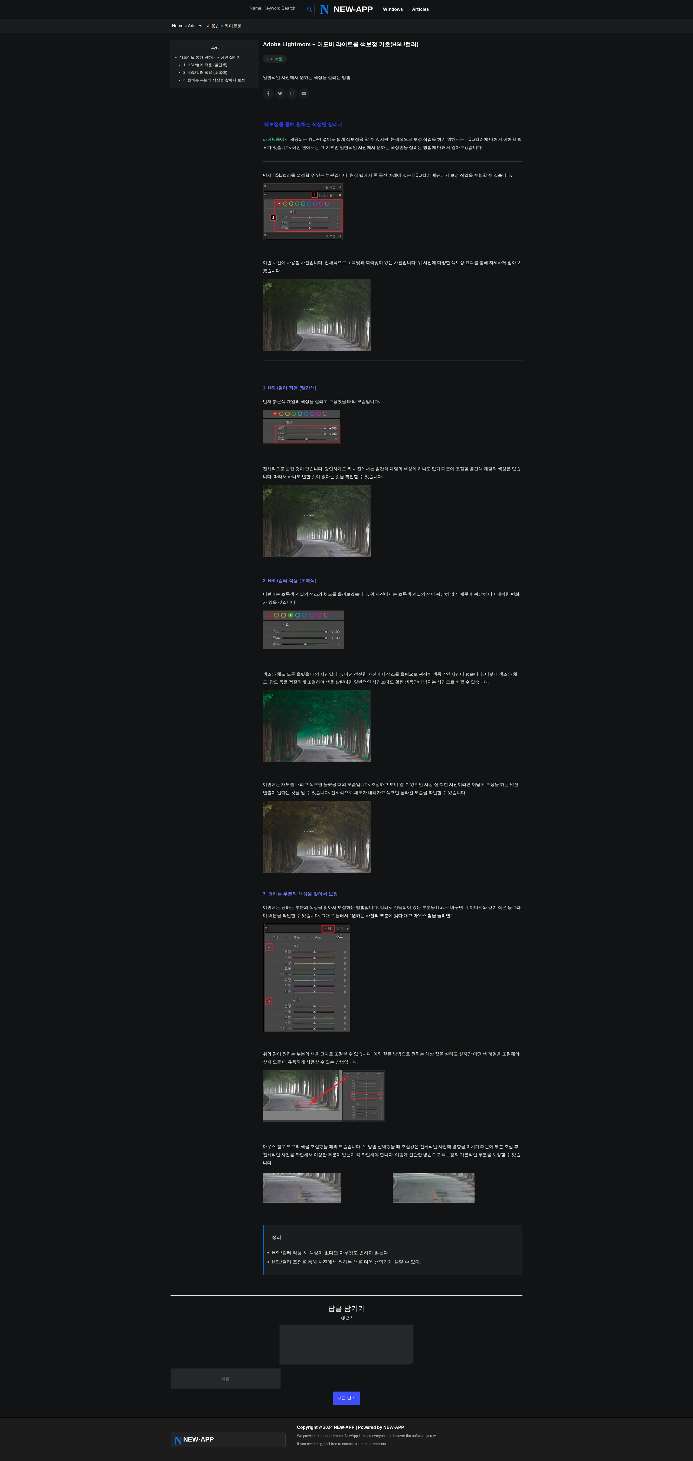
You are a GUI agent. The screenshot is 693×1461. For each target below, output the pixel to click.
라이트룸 (233, 26)
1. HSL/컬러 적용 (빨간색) (205, 65)
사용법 (213, 26)
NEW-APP (353, 9)
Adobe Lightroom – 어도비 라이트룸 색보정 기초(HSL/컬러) (341, 44)
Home (178, 26)
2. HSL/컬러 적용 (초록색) (205, 72)
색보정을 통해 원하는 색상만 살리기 (210, 57)
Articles (195, 26)
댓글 (346, 1318)
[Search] (309, 9)
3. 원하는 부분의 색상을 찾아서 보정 (214, 80)
